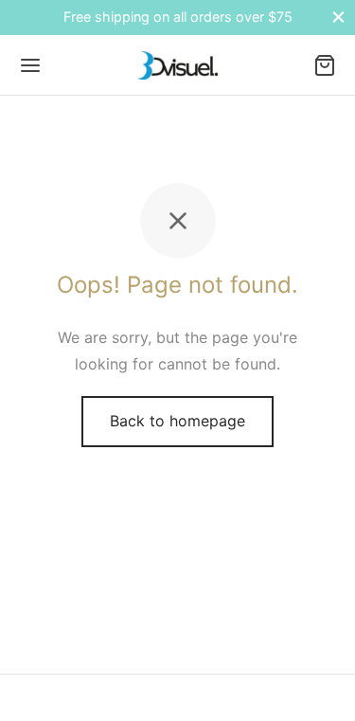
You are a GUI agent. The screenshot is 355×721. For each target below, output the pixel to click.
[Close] (338, 17)
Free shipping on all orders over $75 (178, 17)
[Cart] (324, 65)
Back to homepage (177, 420)
